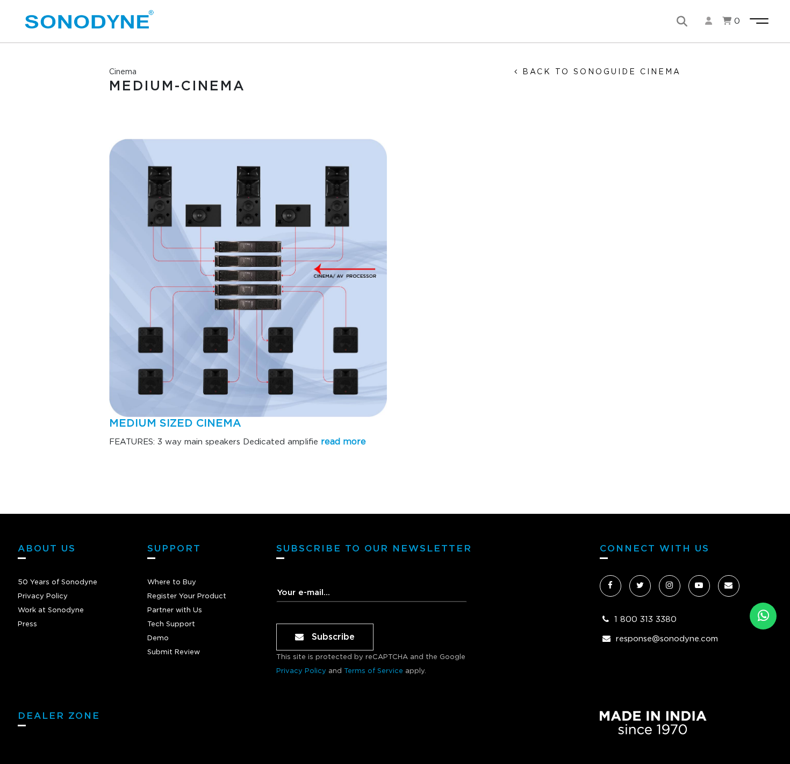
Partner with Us (174, 610)
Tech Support (171, 624)
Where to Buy (171, 582)
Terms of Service (373, 671)
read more (343, 441)
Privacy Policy (43, 596)
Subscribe (332, 637)
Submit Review (173, 652)
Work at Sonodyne (51, 610)
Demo (158, 638)
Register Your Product (186, 596)
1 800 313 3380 (645, 620)
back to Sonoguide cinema (600, 72)
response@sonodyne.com (667, 639)
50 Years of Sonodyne (57, 582)
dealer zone (59, 715)
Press (27, 624)
